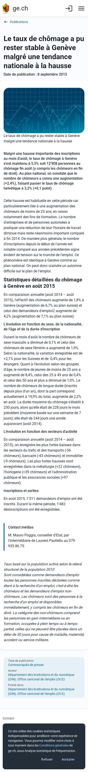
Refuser (47, 759)
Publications (19, 22)
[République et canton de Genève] (6, 8)
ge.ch (20, 8)
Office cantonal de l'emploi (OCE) (41, 679)
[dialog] (44, 746)
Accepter (68, 759)
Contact (8, 718)
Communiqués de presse (26, 665)
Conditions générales (54, 745)
